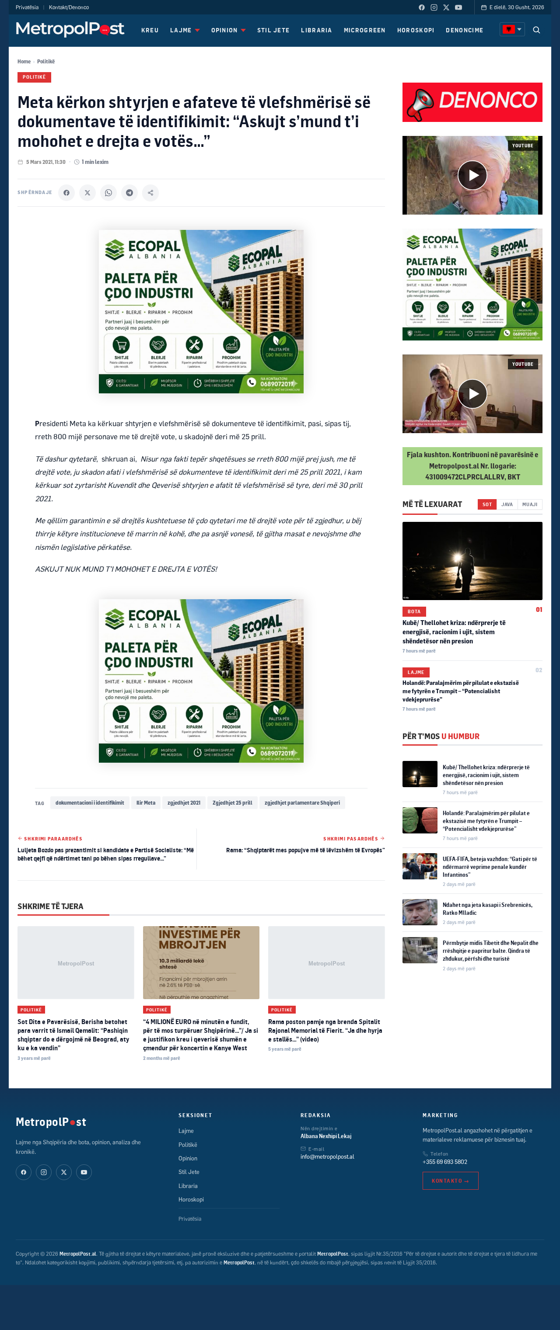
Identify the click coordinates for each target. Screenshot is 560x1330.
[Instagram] (434, 7)
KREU (150, 30)
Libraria (188, 1185)
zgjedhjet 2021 (184, 802)
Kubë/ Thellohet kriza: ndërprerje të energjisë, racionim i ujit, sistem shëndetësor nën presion (454, 631)
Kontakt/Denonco (69, 7)
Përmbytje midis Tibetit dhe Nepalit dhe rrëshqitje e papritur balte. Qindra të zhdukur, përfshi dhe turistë (491, 950)
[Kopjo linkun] (150, 192)
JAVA (507, 504)
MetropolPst (51, 1122)
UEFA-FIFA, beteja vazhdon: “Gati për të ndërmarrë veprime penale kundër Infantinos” (490, 866)
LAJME (181, 30)
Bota (414, 611)
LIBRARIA (316, 30)
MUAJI (530, 504)
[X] (87, 192)
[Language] (512, 29)
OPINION (224, 30)
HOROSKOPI (416, 30)
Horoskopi (191, 1199)
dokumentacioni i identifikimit (90, 802)
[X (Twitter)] (446, 7)
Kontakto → (450, 1180)
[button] (472, 175)
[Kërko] (536, 30)
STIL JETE (273, 30)
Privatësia (27, 7)
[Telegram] (129, 192)
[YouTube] (458, 7)
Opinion (187, 1158)
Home (24, 61)
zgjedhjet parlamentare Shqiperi (302, 802)
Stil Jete (189, 1171)
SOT (487, 504)
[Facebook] (421, 7)
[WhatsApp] (108, 192)
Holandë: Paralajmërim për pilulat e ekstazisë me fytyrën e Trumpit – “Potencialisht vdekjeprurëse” (460, 691)
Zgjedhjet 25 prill (232, 802)
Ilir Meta (145, 802)
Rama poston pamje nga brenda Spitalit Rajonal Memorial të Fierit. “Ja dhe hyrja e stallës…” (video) (325, 1030)
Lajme (416, 672)
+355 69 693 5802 (445, 1161)
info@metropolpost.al (327, 1156)
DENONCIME (464, 30)
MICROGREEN (365, 30)
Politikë (46, 61)
